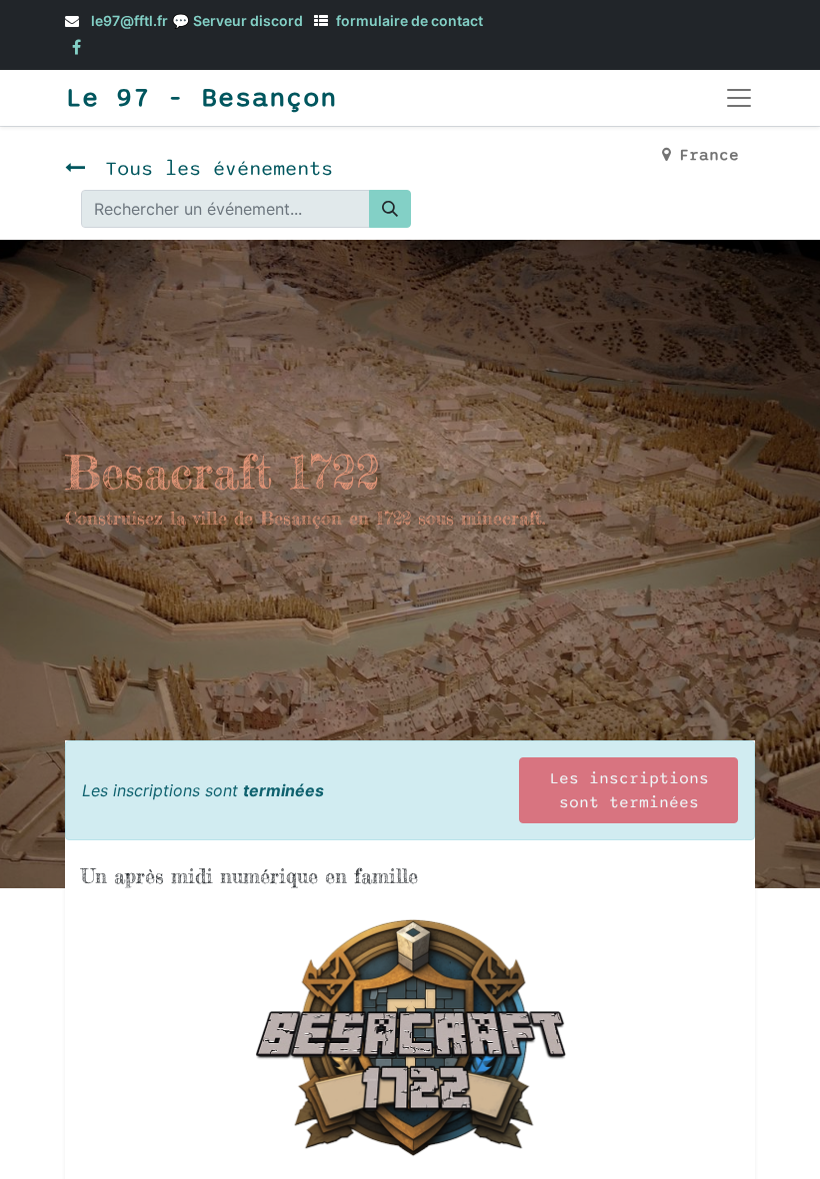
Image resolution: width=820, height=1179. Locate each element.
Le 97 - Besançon (201, 98)
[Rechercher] (390, 209)
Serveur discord (248, 20)
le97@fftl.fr (129, 20)
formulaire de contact (409, 20)
